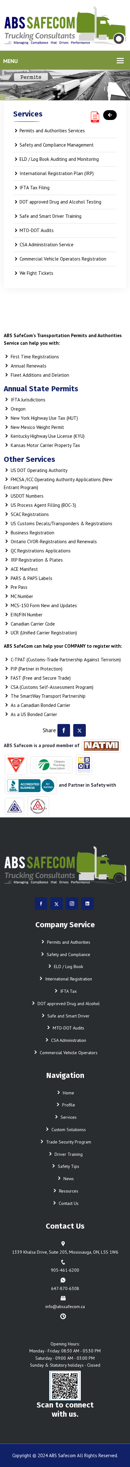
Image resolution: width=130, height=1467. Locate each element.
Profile (68, 1105)
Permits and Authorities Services (52, 131)
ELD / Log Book (68, 966)
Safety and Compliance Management (57, 145)
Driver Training (68, 1154)
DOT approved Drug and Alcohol (68, 1003)
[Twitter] (79, 730)
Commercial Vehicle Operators (68, 1052)
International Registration (68, 979)
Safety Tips (67, 1166)
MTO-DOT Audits (37, 230)
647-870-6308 (65, 1288)
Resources (68, 1191)
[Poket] (65, 25)
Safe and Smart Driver (68, 1016)
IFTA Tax (68, 991)
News (68, 1178)
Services (68, 1117)
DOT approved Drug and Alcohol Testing (60, 202)
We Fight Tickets (36, 273)
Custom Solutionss (68, 1129)
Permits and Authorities (68, 942)
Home (68, 1093)
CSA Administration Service (47, 245)
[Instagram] (72, 903)
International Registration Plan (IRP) (57, 173)
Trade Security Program (68, 1142)
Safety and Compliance (67, 954)
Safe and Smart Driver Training (50, 216)
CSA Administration (68, 1040)
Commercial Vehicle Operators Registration (63, 259)
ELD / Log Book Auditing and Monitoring (59, 159)
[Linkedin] (87, 903)
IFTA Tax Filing (35, 188)
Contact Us (68, 1203)
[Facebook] (63, 730)
